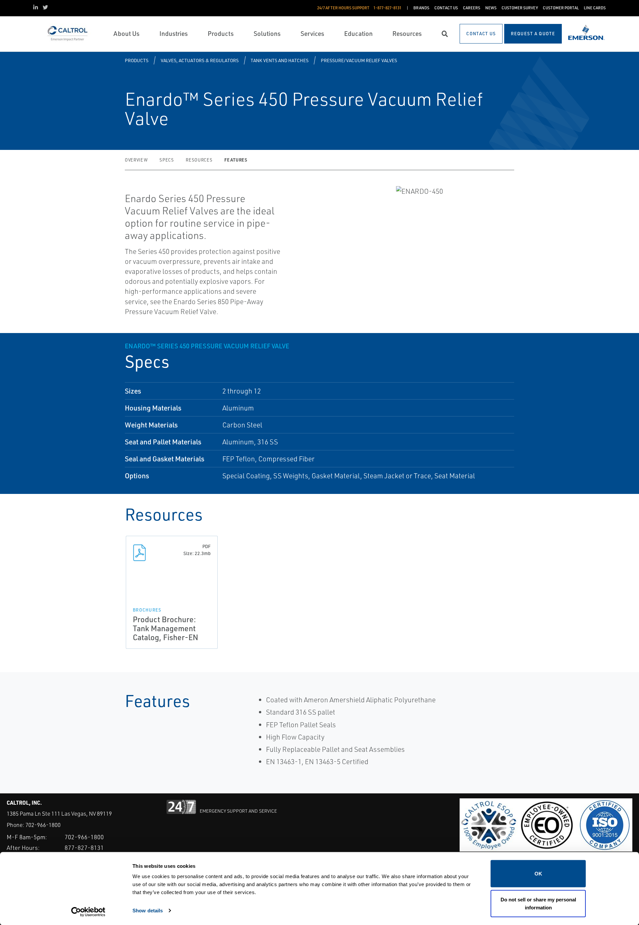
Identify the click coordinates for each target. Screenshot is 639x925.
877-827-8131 (84, 847)
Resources (199, 160)
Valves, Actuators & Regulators (200, 60)
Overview (136, 160)
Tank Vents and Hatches (280, 60)
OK (538, 873)
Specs (166, 160)
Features (235, 160)
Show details (147, 910)
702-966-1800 (43, 824)
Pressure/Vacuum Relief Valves (359, 60)
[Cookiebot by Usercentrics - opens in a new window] (88, 912)
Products (136, 60)
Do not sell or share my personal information (538, 903)
